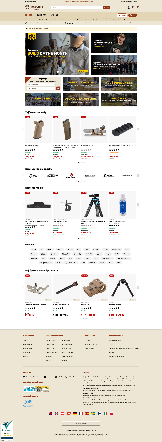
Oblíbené (30, 244)
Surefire (92, 263)
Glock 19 (65, 254)
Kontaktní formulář (115, 340)
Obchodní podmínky (91, 344)
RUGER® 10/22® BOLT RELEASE (35, 304)
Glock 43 (77, 254)
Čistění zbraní (106, 19)
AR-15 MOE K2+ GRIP (32, 146)
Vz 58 (110, 262)
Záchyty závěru (28, 318)
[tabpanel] (57, 54)
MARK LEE (111, 219)
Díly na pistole (49, 19)
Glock (43, 254)
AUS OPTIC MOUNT (87, 146)
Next (138, 129)
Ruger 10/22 (45, 263)
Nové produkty (28, 348)
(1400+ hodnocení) (85, 23)
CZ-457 (96, 250)
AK (41, 249)
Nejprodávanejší (28, 344)
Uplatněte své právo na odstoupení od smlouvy (124, 348)
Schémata (41, 15)
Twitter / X (71, 377)
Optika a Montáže (117, 19)
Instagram (39, 377)
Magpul (34, 258)
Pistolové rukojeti (28, 159)
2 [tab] (60, 72)
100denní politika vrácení (129, 1)
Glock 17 (54, 254)
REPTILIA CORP (85, 144)
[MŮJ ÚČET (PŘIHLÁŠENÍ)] (129, 7)
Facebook (50, 377)
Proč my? (88, 340)
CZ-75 (106, 249)
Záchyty (26, 235)
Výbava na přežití (67, 356)
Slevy (134, 15)
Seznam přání (134, 7)
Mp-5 (62, 258)
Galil (126, 249)
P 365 (78, 258)
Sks (83, 263)
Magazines (55, 159)
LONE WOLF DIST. (29, 219)
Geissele (33, 254)
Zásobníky (70, 19)
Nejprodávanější (34, 187)
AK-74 (59, 249)
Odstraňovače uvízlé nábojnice (59, 316)
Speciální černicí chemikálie (114, 234)
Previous (23, 129)
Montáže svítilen (84, 318)
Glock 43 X (89, 254)
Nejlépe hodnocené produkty (41, 270)
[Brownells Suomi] (99, 413)
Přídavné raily (111, 158)
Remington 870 (123, 258)
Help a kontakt (31, 1)
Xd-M (118, 262)
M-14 (117, 254)
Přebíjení (76, 19)
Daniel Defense (116, 249)
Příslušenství (85, 19)
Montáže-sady (84, 158)
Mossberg (52, 258)
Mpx (70, 258)
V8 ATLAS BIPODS (115, 304)
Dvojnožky (83, 234)
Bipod (86, 249)
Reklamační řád (89, 348)
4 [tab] (83, 163)
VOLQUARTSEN (28, 302)
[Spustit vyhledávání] (106, 7)
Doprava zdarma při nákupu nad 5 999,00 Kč (78, 1)
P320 (95, 258)
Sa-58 (58, 263)
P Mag (87, 258)
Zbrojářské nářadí (96, 19)
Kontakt (64, 360)
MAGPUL (27, 144)
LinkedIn (60, 377)
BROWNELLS (56, 302)
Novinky (25, 356)
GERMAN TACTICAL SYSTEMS (60, 219)
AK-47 (49, 249)
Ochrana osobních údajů (116, 356)
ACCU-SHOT (112, 302)
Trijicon (102, 262)
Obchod (28, 15)
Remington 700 (107, 258)
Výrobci (54, 15)
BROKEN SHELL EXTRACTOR (62, 304)
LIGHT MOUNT (85, 304)
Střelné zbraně (29, 19)
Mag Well (126, 254)
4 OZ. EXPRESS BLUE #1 (117, 221)
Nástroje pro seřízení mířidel (58, 234)
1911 (34, 249)
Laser (99, 254)
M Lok (108, 254)
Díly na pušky (39, 19)
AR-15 (70, 249)
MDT (43, 258)
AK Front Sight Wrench (60, 221)
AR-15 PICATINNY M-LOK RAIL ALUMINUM (122, 146)
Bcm (78, 249)
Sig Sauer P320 (71, 263)
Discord (28, 377)
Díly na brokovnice (59, 19)
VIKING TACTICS (85, 302)
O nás (110, 344)
